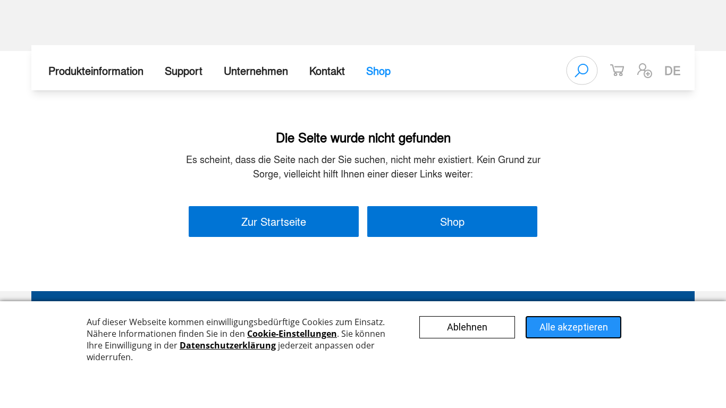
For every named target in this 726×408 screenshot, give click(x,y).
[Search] (582, 70)
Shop (378, 70)
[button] (644, 70)
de (672, 70)
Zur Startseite (273, 221)
